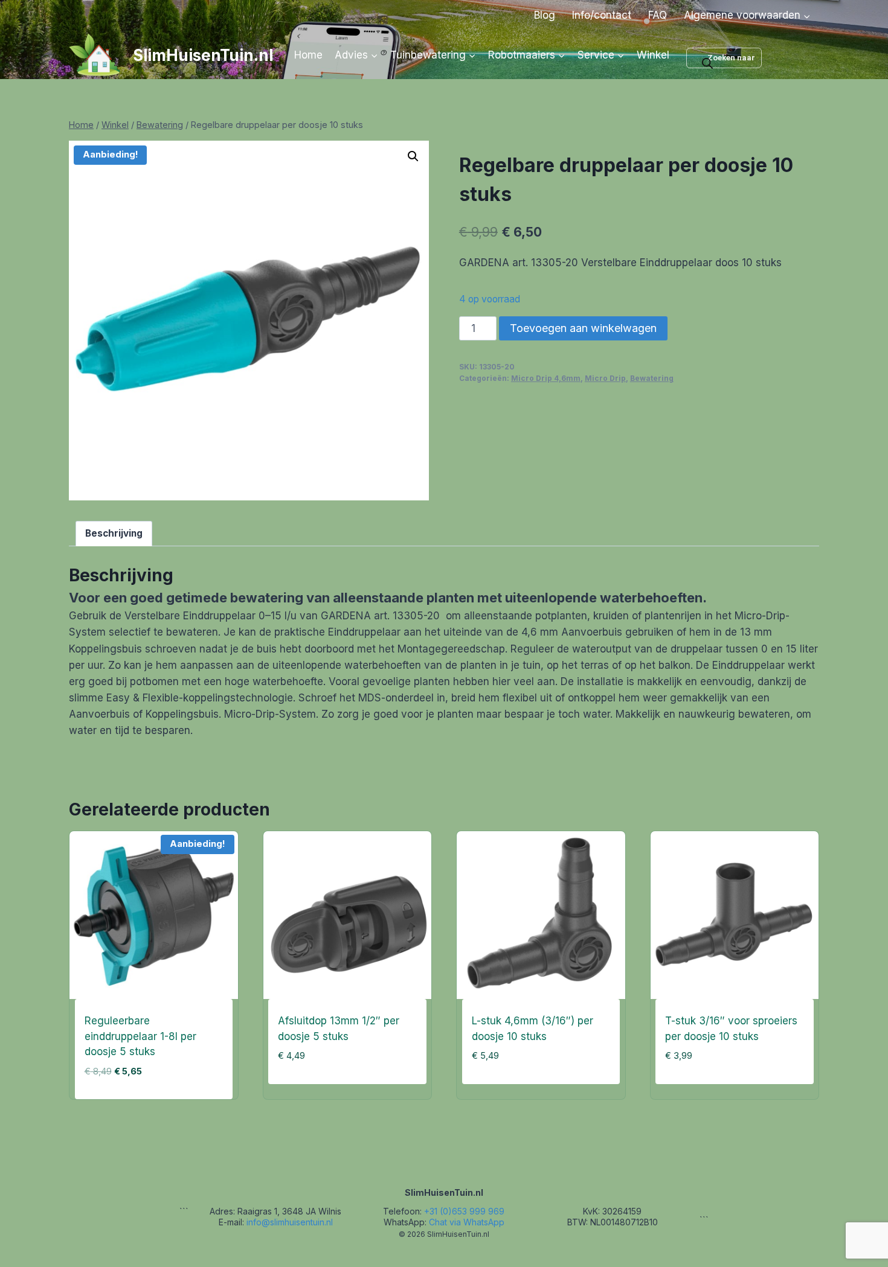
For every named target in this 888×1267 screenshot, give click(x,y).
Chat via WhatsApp (466, 1222)
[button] (413, 156)
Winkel (653, 55)
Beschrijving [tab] (114, 533)
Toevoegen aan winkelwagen (583, 328)
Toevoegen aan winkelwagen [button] (341, 1095)
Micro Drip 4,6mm (546, 378)
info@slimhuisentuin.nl (289, 1222)
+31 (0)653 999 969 (464, 1211)
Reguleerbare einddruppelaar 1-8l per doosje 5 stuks (140, 1036)
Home (308, 55)
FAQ (657, 15)
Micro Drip (605, 378)
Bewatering (652, 378)
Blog (544, 15)
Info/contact (601, 15)
